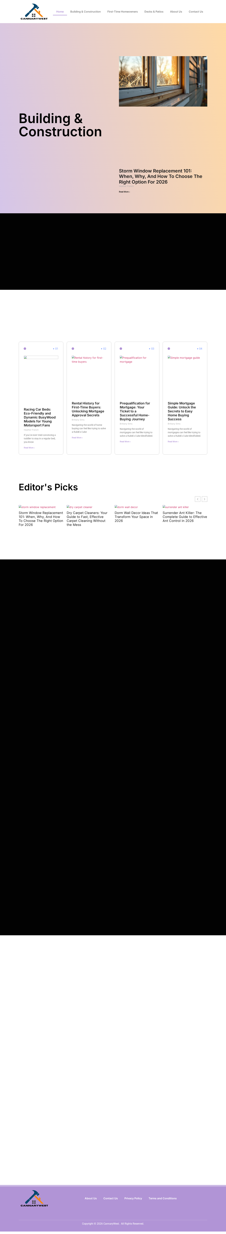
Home (60, 11)
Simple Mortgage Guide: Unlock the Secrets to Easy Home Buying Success (182, 411)
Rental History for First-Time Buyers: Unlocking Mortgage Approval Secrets (88, 409)
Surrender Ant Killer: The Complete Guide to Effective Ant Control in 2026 (185, 517)
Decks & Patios (153, 11)
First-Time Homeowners (122, 11)
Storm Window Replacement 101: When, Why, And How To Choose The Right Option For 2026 (160, 176)
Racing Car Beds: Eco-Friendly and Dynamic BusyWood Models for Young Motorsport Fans (40, 417)
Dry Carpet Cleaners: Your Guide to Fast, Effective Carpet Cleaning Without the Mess (87, 519)
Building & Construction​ (85, 11)
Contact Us (196, 11)
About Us (176, 11)
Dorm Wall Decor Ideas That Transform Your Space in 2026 (136, 517)
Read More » (124, 192)
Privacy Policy (133, 1198)
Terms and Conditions (163, 1198)
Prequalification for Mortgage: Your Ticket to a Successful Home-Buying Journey (135, 411)
